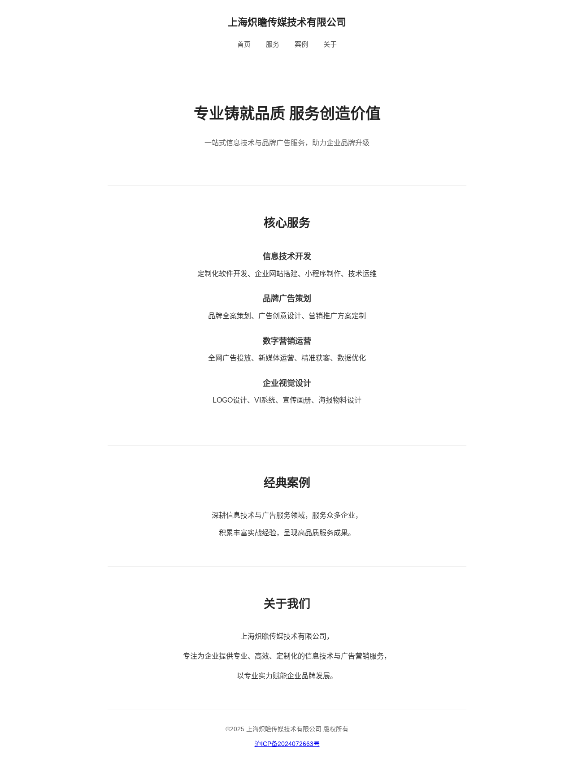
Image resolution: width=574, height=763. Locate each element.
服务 (272, 44)
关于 (330, 44)
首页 (244, 44)
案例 (301, 44)
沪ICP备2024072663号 (287, 743)
